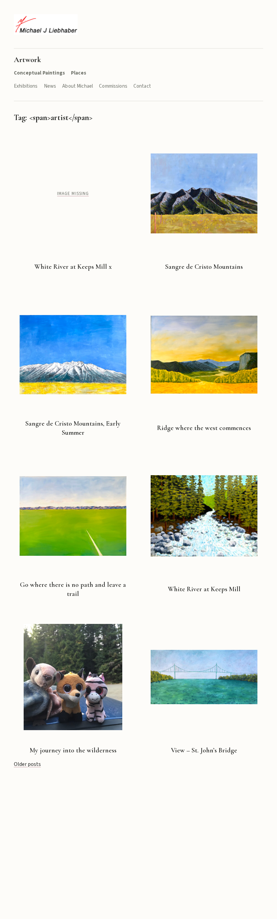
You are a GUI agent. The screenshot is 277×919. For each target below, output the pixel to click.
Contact (142, 86)
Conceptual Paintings (39, 73)
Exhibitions (26, 86)
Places (78, 73)
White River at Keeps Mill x (73, 267)
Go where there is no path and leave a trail (73, 589)
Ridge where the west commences (204, 428)
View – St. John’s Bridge (204, 750)
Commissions (113, 86)
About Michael (77, 86)
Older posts (27, 764)
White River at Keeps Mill (204, 589)
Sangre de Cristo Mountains (204, 267)
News (50, 86)
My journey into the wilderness (73, 750)
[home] (46, 24)
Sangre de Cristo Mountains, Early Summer (73, 428)
